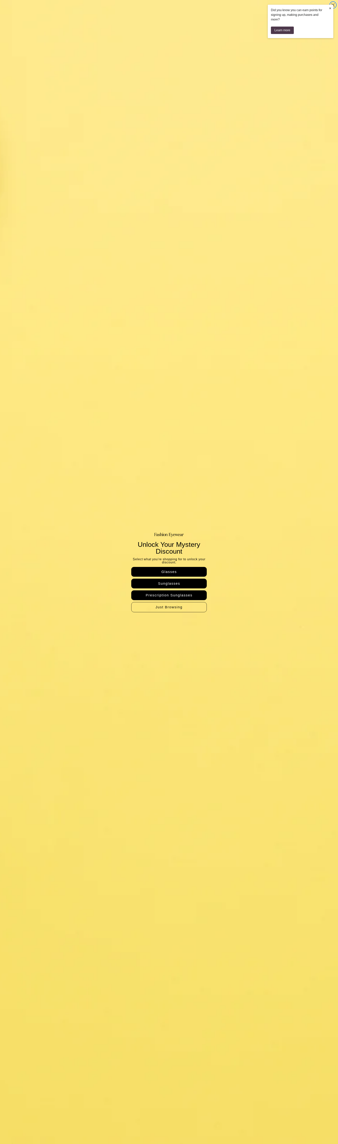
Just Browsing (169, 607)
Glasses (169, 572)
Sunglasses (169, 583)
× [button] (330, 8)
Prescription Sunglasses (169, 595)
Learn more (282, 30)
